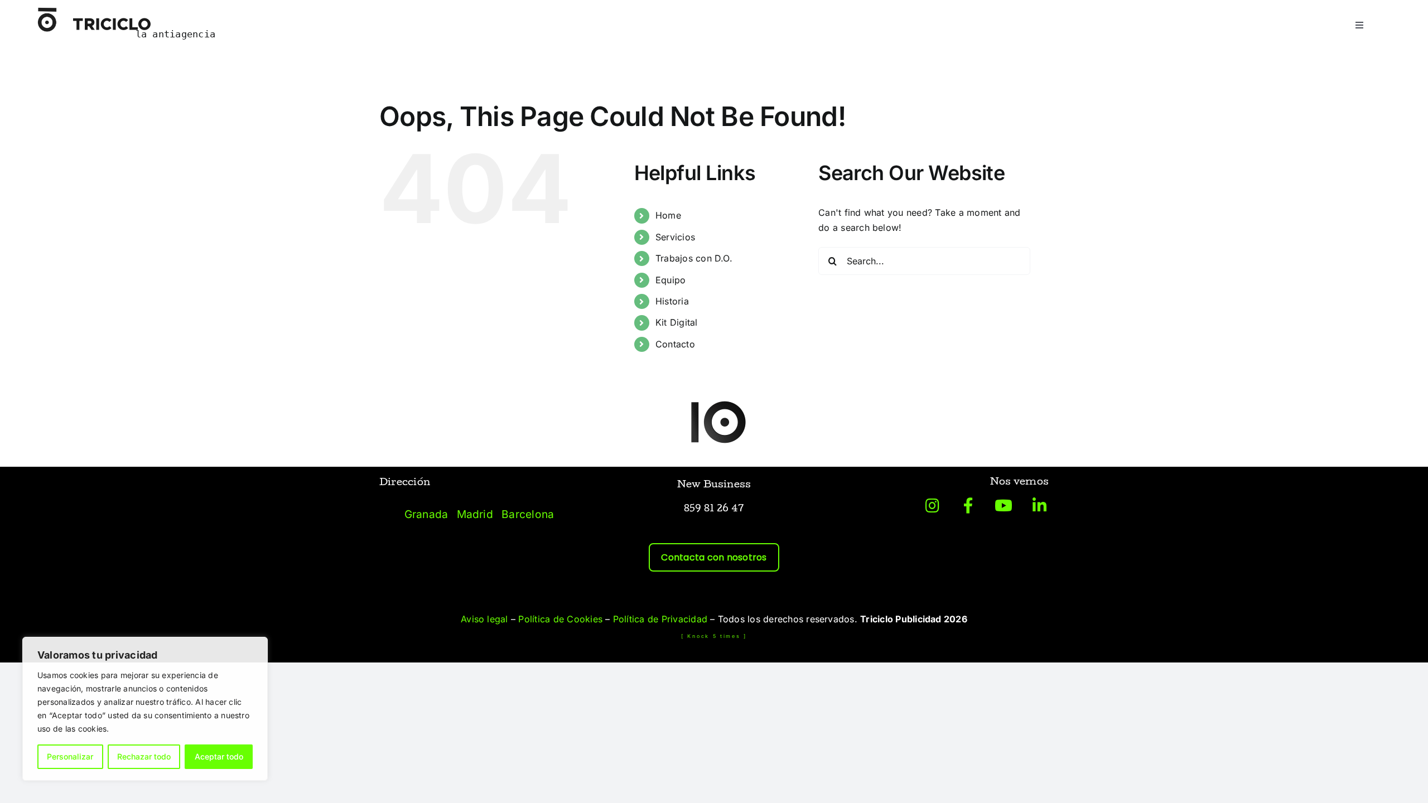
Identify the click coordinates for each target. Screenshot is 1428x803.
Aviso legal (484, 619)
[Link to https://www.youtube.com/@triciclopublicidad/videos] (1003, 505)
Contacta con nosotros (713, 557)
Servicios (675, 237)
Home (668, 215)
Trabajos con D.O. (693, 258)
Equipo (670, 280)
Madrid (475, 514)
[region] (145, 709)
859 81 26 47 (714, 509)
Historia (672, 301)
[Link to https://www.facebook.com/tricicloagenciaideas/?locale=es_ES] (968, 505)
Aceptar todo (219, 756)
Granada (426, 514)
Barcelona (527, 514)
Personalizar (70, 756)
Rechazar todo (144, 756)
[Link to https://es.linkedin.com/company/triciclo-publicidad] (1039, 505)
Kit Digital (676, 322)
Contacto (675, 344)
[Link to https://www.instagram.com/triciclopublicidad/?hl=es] (933, 505)
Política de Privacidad (660, 619)
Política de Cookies (560, 619)
